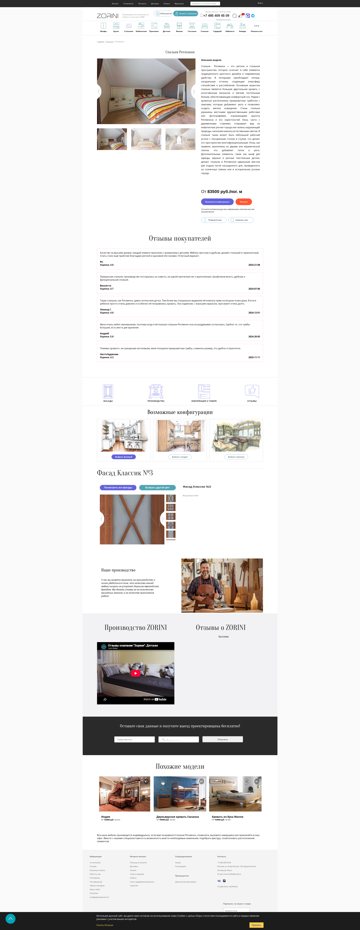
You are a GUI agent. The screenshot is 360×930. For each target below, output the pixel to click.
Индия (105, 816)
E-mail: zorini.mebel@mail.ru (229, 874)
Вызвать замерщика (188, 13)
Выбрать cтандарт (180, 457)
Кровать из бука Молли (227, 816)
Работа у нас (95, 874)
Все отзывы (224, 636)
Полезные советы (97, 870)
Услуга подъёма (137, 874)
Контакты (142, 3)
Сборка (133, 878)
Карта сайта (95, 889)
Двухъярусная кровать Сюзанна (178, 816)
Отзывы (93, 866)
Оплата (167, 3)
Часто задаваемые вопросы (142, 882)
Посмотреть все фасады (118, 487)
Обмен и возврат (97, 885)
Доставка (155, 3)
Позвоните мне (215, 220)
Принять (256, 925)
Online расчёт (166, 13)
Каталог (115, 3)
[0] (240, 17)
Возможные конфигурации (217, 202)
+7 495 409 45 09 (224, 862)
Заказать (244, 202)
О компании (128, 3)
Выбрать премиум (236, 457)
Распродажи (180, 866)
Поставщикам (96, 882)
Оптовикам (95, 878)
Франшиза (179, 3)
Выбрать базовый (123, 457)
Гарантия (134, 885)
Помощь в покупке (138, 862)
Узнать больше (104, 925)
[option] (132, 519)
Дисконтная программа (185, 882)
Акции (178, 862)
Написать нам (241, 220)
